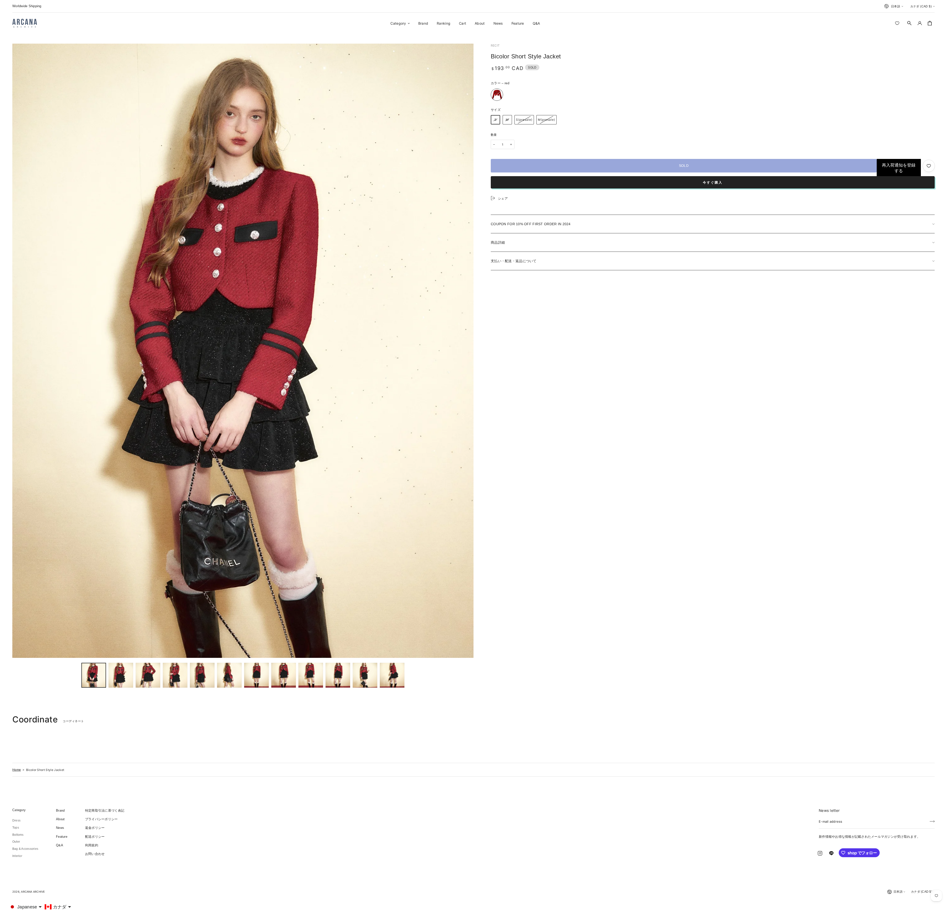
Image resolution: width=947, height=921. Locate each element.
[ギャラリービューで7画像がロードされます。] (256, 675)
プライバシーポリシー (101, 819)
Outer (16, 841)
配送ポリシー (95, 836)
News (60, 828)
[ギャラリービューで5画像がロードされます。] (202, 675)
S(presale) (524, 119)
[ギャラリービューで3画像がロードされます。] (148, 675)
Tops (15, 827)
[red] (497, 94)
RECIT (495, 45)
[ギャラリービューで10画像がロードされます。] (338, 675)
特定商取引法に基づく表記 (104, 810)
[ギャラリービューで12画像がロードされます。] (392, 675)
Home (16, 769)
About (60, 819)
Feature (61, 836)
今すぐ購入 (713, 182)
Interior (17, 856)
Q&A (59, 845)
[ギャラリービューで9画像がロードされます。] (310, 675)
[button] (909, 23)
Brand (60, 810)
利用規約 (91, 845)
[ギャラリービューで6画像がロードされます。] (229, 675)
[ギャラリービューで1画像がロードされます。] (93, 675)
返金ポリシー (95, 828)
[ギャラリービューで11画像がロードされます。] (365, 675)
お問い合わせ (95, 854)
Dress (16, 820)
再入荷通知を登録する (898, 168)
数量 (494, 134)
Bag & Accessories (25, 849)
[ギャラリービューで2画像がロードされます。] (121, 675)
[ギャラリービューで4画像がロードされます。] (175, 675)
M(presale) (546, 119)
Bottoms (18, 834)
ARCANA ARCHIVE (33, 891)
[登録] (932, 820)
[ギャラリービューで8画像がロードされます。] (283, 675)
